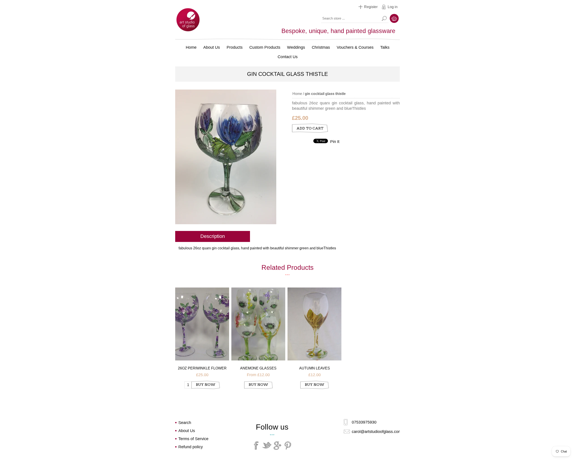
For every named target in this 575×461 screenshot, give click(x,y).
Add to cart (309, 128)
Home (191, 47)
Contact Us (288, 57)
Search (384, 18)
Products (235, 47)
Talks (384, 47)
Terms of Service (193, 439)
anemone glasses (258, 368)
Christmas (321, 47)
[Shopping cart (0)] (394, 18)
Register (371, 7)
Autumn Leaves (314, 368)
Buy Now (205, 384)
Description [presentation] (212, 236)
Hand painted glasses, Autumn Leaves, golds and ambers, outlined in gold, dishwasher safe (314, 318)
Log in (393, 7)
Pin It (334, 141)
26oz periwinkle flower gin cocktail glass (202, 368)
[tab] (212, 237)
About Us (211, 47)
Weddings (296, 47)
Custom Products (264, 47)
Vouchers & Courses (355, 47)
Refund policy (190, 447)
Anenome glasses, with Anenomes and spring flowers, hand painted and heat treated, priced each (258, 318)
